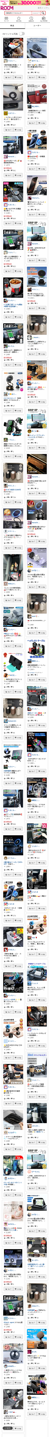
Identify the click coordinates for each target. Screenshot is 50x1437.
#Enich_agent (9, 1322)
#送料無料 (7, 771)
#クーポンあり (9, 1183)
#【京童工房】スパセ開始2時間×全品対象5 (13, 305)
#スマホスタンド (10, 398)
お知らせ (31, 19)
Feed (6, 19)
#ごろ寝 (13, 1230)
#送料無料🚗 (32, 1310)
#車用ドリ (39, 1132)
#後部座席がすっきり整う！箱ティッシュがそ (35, 1265)
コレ (8, 77)
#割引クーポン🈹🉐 (11, 634)
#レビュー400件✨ (10, 999)
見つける (19, 19)
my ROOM (43, 19)
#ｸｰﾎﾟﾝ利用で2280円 (13, 490)
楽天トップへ (43, 8)
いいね (19, 77)
